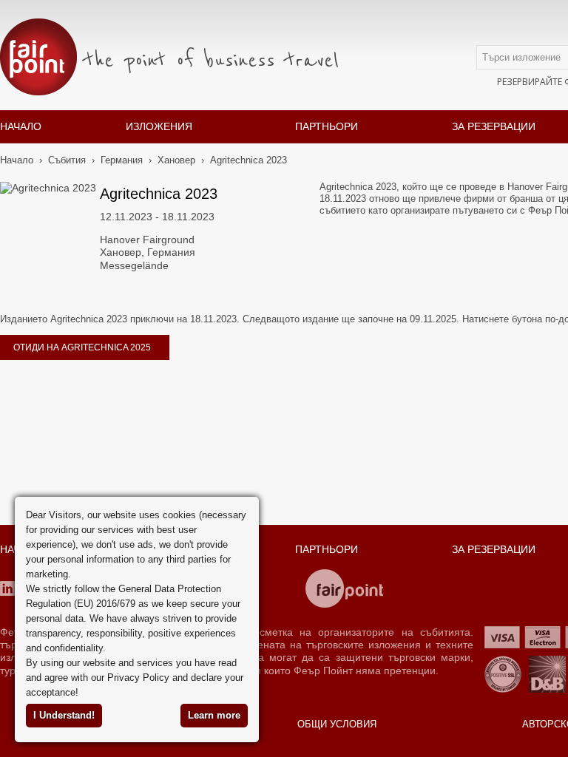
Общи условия (336, 724)
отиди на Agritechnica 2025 (82, 347)
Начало (20, 126)
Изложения (159, 126)
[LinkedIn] (7, 588)
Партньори (326, 126)
